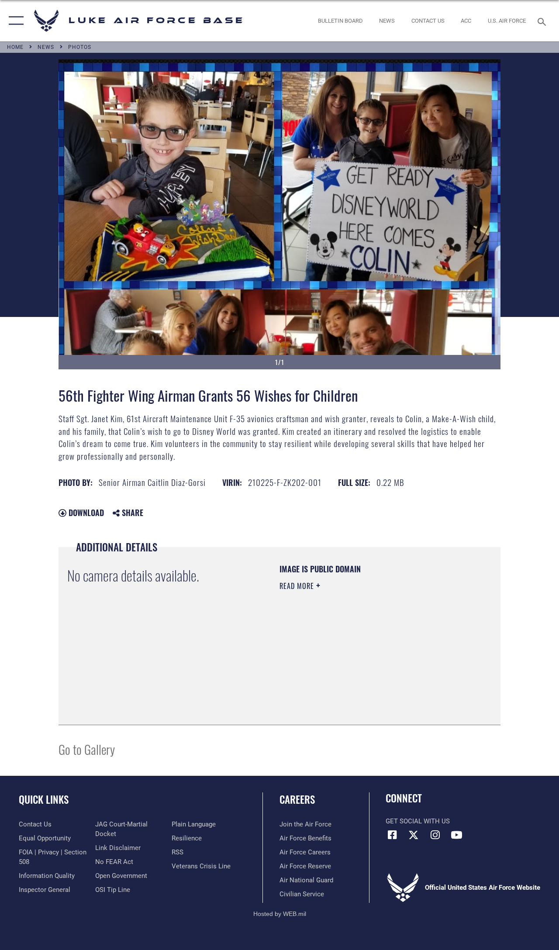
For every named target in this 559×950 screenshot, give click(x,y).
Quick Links (44, 799)
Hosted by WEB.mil (279, 913)
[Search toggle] (543, 20)
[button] (14, 20)
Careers (297, 799)
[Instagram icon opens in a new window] (435, 834)
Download (85, 512)
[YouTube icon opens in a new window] (456, 834)
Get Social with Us (418, 821)
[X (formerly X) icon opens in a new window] (413, 834)
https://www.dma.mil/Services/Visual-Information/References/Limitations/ (358, 659)
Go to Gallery (87, 749)
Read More (298, 586)
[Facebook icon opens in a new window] (392, 834)
